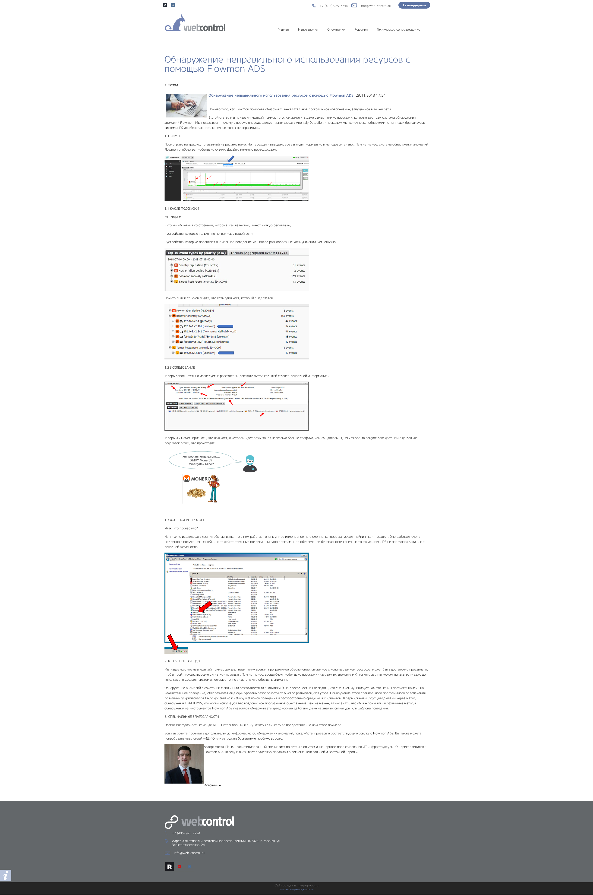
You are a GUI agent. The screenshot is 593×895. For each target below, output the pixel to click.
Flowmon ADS (383, 733)
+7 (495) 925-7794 (334, 6)
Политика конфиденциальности (296, 889)
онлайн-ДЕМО (204, 738)
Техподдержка (414, 5)
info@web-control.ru (375, 6)
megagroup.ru (308, 885)
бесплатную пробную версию (260, 738)
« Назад (171, 85)
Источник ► (212, 785)
